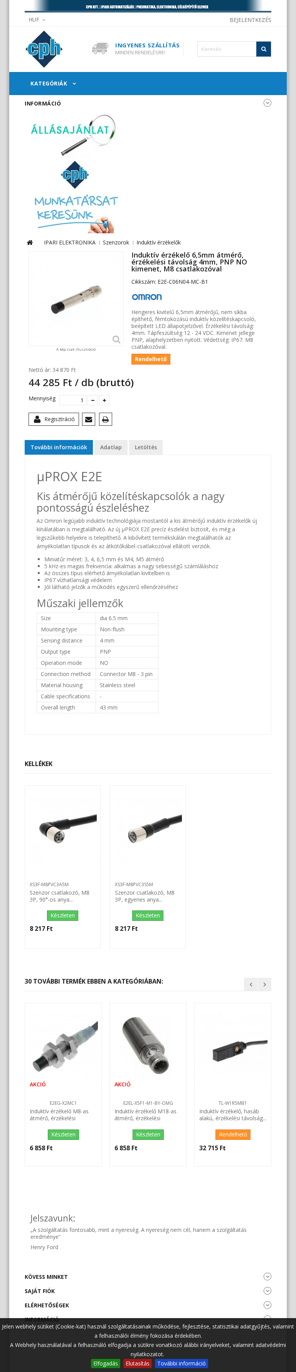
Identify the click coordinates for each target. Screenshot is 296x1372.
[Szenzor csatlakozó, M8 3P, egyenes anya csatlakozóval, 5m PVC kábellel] (148, 829)
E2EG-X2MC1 (63, 1103)
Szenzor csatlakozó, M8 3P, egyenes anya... (145, 896)
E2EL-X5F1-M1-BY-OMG (148, 1103)
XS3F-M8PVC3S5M (134, 884)
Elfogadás (105, 1363)
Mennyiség (41, 398)
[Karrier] (75, 172)
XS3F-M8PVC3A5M (49, 884)
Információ (43, 103)
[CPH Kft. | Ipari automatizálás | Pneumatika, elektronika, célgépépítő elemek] (148, 7)
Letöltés (146, 447)
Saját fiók (40, 1291)
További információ (181, 1363)
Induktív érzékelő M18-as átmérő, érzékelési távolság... (145, 1115)
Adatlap (111, 447)
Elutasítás (138, 1363)
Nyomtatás (107, 420)
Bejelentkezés (250, 19)
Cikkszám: (143, 281)
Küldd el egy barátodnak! (90, 420)
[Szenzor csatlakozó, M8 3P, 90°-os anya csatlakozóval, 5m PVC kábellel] (63, 829)
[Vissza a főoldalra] (30, 243)
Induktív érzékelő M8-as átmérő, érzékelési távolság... (59, 1115)
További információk (58, 447)
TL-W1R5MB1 (233, 1103)
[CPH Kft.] (55, 49)
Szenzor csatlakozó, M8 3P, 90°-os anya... (59, 896)
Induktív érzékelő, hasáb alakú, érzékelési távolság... (232, 1115)
